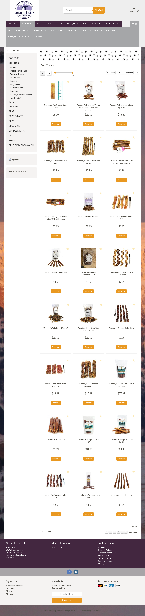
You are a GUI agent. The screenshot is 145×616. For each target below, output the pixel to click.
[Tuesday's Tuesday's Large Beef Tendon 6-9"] (122, 202)
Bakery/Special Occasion (18, 37)
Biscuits (69, 30)
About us (101, 547)
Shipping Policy (58, 547)
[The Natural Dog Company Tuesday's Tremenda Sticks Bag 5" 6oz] (122, 90)
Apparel (49, 24)
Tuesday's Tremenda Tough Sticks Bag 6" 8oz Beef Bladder (88, 107)
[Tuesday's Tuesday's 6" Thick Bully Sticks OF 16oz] (122, 369)
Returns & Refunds (105, 550)
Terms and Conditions (107, 553)
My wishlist (10, 594)
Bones (10, 30)
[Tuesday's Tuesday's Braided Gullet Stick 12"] (122, 313)
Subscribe (66, 600)
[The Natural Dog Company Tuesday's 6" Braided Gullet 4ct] (56, 480)
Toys (38, 24)
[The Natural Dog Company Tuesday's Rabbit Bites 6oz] (89, 202)
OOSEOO (76, 611)
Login (134, 8)
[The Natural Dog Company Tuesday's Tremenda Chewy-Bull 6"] (56, 146)
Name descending (126, 73)
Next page (133, 532)
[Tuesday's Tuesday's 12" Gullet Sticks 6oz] (89, 480)
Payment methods (105, 558)
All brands (111, 73)
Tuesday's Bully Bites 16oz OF (56, 328)
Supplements (112, 24)
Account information (14, 586)
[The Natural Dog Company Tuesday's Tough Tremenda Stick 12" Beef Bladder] (56, 202)
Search (99, 10)
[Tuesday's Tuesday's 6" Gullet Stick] (56, 425)
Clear (30, 172)
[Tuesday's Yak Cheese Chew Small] (56, 90)
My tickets (10, 591)
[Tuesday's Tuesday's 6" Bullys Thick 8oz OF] (89, 425)
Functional (110, 30)
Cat (11, 135)
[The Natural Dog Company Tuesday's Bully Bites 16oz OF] (56, 313)
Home (8, 50)
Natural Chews (96, 30)
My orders (10, 588)
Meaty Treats (57, 30)
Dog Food (12, 24)
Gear (59, 24)
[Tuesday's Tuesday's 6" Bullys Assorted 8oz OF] (122, 425)
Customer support (105, 561)
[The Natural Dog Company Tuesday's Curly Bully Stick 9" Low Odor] (122, 257)
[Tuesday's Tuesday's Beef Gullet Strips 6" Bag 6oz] (56, 369)
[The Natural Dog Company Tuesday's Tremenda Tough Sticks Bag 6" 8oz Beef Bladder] (89, 90)
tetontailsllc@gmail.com (16, 555)
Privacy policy (103, 555)
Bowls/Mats (72, 24)
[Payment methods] (109, 586)
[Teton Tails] (24, 10)
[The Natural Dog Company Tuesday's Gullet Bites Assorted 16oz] (89, 257)
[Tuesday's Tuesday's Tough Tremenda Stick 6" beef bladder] (122, 146)
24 (137, 73)
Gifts (12, 140)
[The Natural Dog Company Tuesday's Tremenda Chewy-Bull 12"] (89, 146)
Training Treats (41, 30)
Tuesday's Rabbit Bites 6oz (89, 216)
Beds (85, 24)
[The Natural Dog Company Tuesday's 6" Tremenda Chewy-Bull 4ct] (89, 369)
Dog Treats (26, 24)
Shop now (55, 124)
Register (133, 11)
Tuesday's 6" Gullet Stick (56, 439)
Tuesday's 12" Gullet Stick (121, 495)
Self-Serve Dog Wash (21, 145)
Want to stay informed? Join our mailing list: (61, 586)
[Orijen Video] (21, 159)
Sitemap (101, 564)
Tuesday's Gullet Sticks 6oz (56, 272)
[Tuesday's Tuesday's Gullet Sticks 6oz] (56, 257)
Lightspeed (96, 611)
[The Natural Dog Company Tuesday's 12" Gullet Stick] (122, 480)
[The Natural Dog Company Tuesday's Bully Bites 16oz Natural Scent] (89, 313)
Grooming (97, 24)
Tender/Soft (38, 37)
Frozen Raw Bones (23, 30)
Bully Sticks (81, 30)
